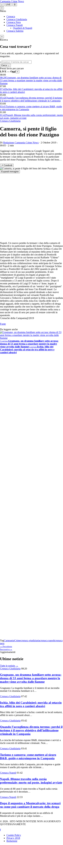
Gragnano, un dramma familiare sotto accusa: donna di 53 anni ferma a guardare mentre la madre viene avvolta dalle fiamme (30, 678)
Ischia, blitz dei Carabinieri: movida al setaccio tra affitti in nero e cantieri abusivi (31, 704)
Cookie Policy (13, 835)
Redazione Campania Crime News (21, 142)
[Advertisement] (31, 208)
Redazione (11, 841)
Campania (9, 640)
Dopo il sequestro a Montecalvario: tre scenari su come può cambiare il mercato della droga (30, 805)
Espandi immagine (10, 171)
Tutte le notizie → (9, 665)
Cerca (5, 65)
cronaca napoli (47, 640)
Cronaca (10, 16)
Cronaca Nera (13, 22)
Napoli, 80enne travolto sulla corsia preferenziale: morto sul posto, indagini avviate (31, 780)
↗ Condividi (6, 165)
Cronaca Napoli (14, 25)
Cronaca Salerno (14, 31)
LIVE (8, 4)
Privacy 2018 (13, 838)
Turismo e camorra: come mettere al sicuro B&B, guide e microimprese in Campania (28, 756)
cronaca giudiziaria (30, 640)
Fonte (3, 324)
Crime (17, 640)
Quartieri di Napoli (22, 28)
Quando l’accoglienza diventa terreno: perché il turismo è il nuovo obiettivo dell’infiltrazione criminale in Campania (31, 730)
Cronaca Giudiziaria (16, 19)
